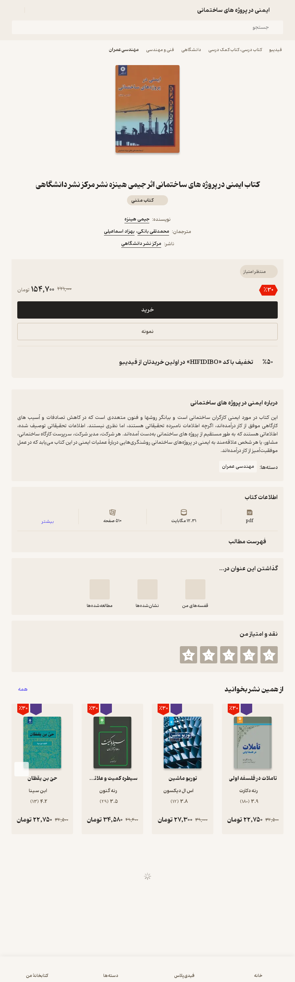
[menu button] (15, 10)
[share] (130, 166)
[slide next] (21, 769)
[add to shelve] (195, 589)
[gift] (147, 166)
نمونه (147, 331)
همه (23, 689)
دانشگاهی (191, 49)
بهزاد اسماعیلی (119, 231)
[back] (279, 10)
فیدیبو (275, 49)
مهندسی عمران (124, 50)
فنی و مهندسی (160, 49)
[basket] (33, 10)
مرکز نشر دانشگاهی (141, 243)
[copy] (24, 362)
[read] (100, 589)
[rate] (269, 654)
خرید (147, 310)
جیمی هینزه (136, 219)
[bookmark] (165, 166)
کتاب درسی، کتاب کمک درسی (235, 49)
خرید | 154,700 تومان (147, 972)
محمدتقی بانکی (153, 231)
